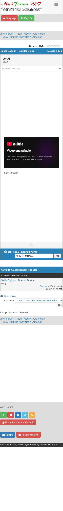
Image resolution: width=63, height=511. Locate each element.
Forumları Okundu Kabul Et (19, 422)
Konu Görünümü (54, 51)
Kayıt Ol (27, 18)
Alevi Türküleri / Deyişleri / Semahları (22, 36)
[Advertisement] (31, 105)
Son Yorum (45, 286)
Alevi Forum (6, 33)
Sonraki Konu (29, 251)
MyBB (14, 445)
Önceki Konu (11, 251)
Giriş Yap (10, 18)
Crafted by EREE (37, 445)
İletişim (9, 434)
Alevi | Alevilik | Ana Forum (31, 33)
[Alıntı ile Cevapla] (32, 245)
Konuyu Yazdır (10, 295)
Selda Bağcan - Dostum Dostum (18, 280)
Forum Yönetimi (29, 434)
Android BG (53, 445)
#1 (60, 68)
